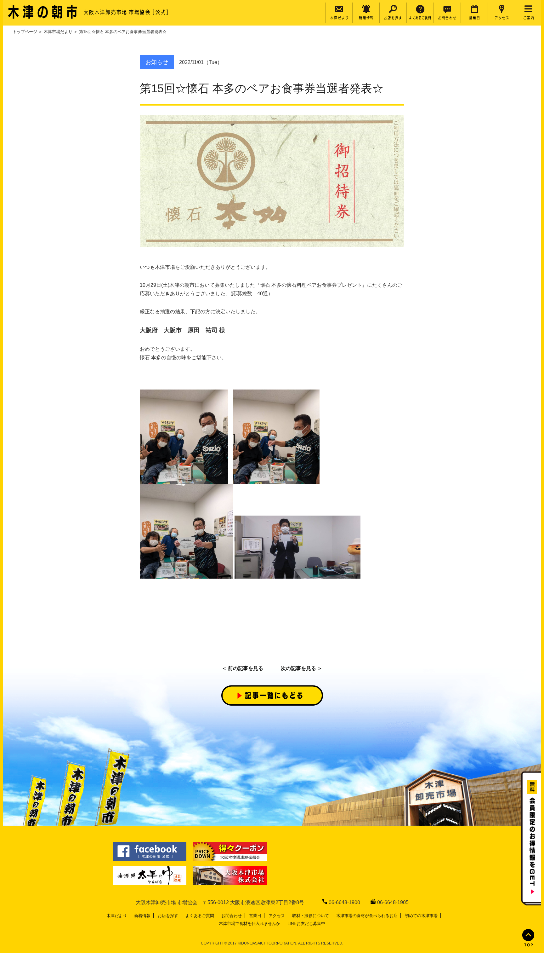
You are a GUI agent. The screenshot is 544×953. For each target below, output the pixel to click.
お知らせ (156, 62)
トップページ (25, 31)
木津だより (116, 915)
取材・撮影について (310, 915)
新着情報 (142, 915)
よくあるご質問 (199, 915)
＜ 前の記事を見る (242, 668)
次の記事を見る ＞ (301, 668)
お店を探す (168, 915)
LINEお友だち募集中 (306, 923)
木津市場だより (58, 31)
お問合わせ (231, 915)
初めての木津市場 (421, 915)
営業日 (255, 915)
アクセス (277, 915)
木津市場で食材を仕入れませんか (249, 923)
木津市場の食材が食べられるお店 (367, 915)
